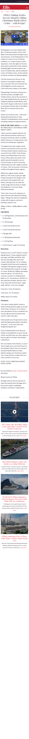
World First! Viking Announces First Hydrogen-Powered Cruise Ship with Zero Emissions (14, 499)
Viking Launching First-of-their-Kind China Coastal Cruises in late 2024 (14, 538)
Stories (7, 11)
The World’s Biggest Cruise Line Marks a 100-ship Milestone (14, 463)
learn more (23, 435)
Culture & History (15, 26)
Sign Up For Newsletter (24, 1)
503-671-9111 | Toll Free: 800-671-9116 (10, 4)
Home (2, 11)
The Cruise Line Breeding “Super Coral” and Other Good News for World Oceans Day (14, 426)
